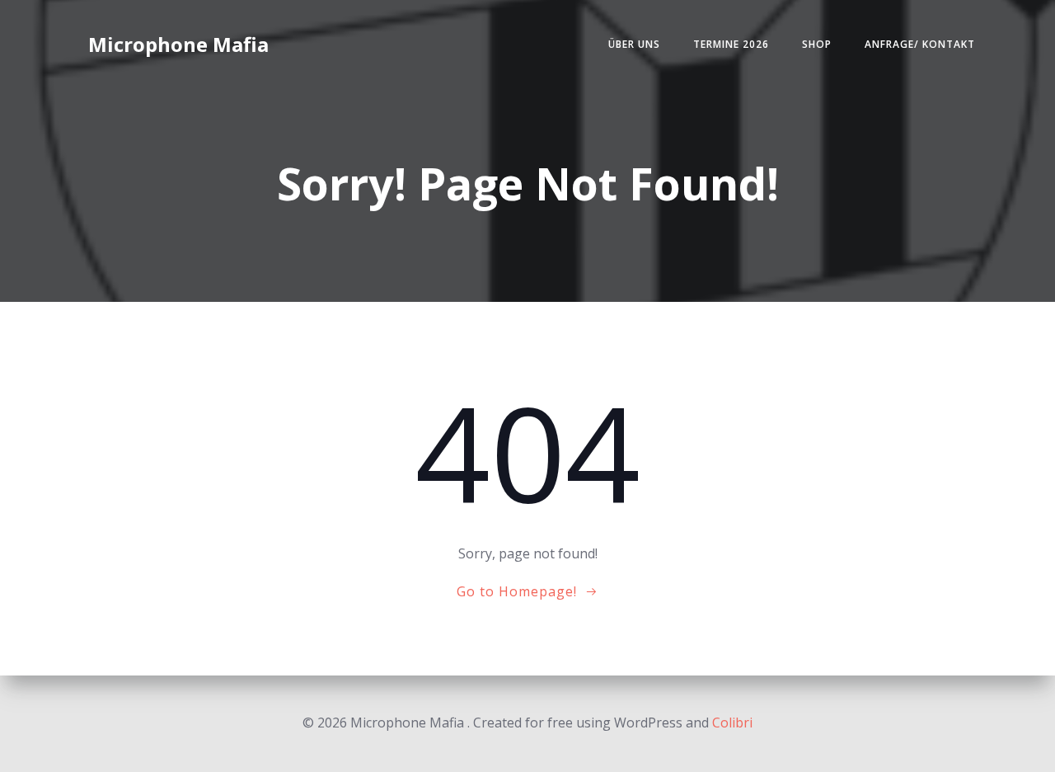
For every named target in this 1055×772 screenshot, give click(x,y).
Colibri (732, 722)
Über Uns (634, 44)
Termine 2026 (731, 44)
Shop (817, 44)
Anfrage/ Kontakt (920, 44)
